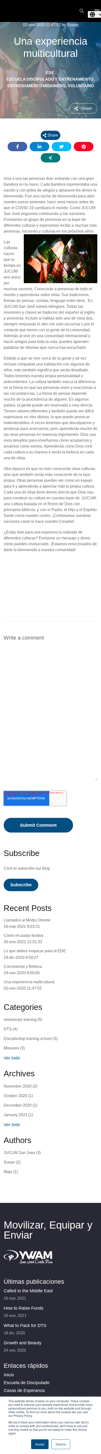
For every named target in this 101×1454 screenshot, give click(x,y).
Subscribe (21, 884)
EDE (50, 73)
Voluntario (81, 86)
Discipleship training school (30, 1039)
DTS (10, 1029)
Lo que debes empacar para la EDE (35, 951)
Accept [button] (39, 1444)
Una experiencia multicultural (29, 982)
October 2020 (18, 1096)
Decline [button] (61, 1444)
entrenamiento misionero (36, 86)
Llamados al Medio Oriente (27, 920)
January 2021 (18, 1115)
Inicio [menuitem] (9, 1374)
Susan (12, 1162)
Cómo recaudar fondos (23, 935)
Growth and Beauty (22, 1342)
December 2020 (20, 1105)
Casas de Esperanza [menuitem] (24, 1390)
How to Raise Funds (23, 1308)
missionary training (23, 1019)
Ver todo (12, 1058)
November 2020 (20, 1086)
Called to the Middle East (28, 1290)
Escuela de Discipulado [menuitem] (27, 1382)
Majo (11, 1172)
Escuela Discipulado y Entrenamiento (49, 79)
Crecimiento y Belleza (23, 966)
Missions (14, 1048)
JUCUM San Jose (22, 1153)
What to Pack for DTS (25, 1325)
